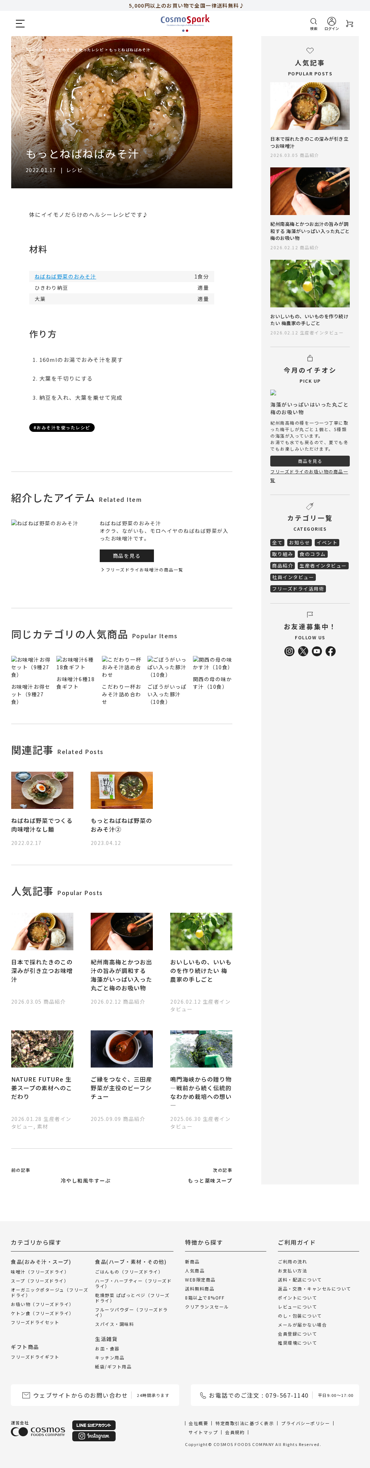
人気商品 (195, 1270)
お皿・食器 (107, 1348)
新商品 (192, 1261)
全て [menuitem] (277, 542)
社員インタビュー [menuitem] (293, 577)
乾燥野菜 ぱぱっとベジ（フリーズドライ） (132, 1297)
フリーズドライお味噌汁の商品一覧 (145, 569)
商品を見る (127, 555)
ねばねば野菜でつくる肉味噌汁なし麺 (42, 824)
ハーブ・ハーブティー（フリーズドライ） (133, 1283)
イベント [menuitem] (327, 542)
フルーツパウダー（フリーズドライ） (131, 1312)
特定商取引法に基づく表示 (244, 1423)
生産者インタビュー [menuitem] (323, 565)
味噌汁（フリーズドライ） (40, 1271)
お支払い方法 (292, 1270)
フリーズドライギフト (35, 1357)
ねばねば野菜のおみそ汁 (65, 276)
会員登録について (297, 1334)
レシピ (74, 170)
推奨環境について (297, 1343)
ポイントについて (297, 1297)
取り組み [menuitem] (282, 554)
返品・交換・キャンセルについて (314, 1288)
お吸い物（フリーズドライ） (42, 1304)
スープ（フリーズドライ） (40, 1281)
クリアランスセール (207, 1306)
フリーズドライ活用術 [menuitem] (298, 588)
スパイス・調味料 (114, 1324)
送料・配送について (300, 1279)
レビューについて (297, 1306)
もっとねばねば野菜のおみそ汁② (121, 824)
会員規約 (235, 1432)
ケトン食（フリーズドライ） (42, 1313)
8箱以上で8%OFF (204, 1297)
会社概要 (198, 1423)
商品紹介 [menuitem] (282, 565)
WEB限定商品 (200, 1279)
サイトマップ (203, 1432)
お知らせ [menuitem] (299, 542)
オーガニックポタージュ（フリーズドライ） (49, 1292)
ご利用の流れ (292, 1261)
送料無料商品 (199, 1288)
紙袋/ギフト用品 (113, 1366)
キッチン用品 (109, 1357)
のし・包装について (300, 1316)
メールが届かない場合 (302, 1325)
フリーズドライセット (35, 1322)
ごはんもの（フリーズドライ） (129, 1271)
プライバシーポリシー (305, 1423)
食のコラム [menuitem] (313, 554)
